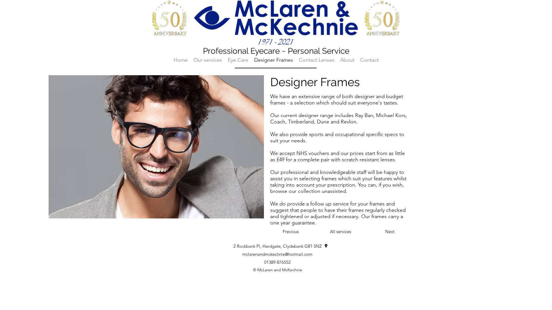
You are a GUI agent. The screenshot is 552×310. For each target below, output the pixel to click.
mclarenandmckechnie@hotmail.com (277, 254)
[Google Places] (326, 246)
